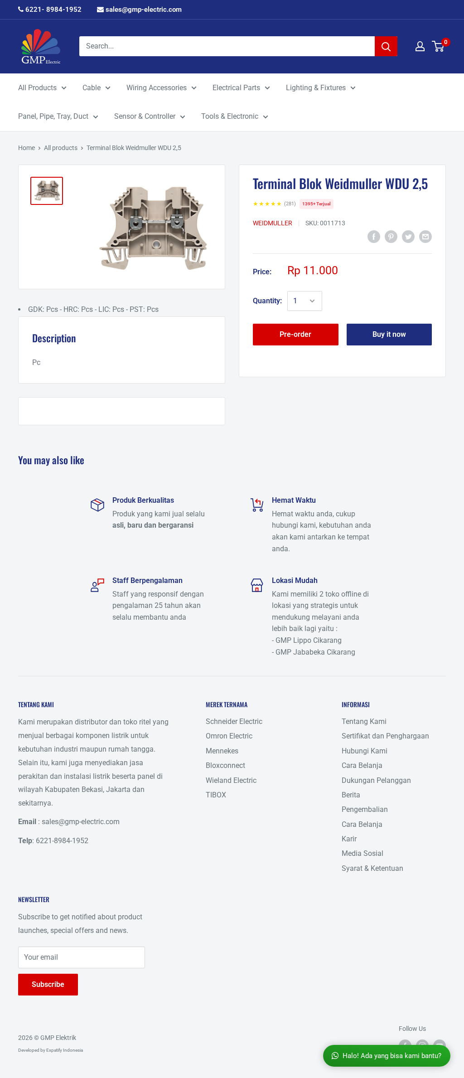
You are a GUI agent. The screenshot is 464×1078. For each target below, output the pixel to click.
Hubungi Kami (364, 751)
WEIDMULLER (272, 223)
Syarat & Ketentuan (372, 868)
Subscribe (48, 984)
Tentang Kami (364, 721)
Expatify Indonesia (64, 1050)
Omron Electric (229, 736)
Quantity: (267, 300)
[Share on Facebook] (373, 236)
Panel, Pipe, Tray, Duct (53, 116)
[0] (438, 46)
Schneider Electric (234, 721)
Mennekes (222, 751)
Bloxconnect (225, 765)
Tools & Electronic (229, 116)
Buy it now (389, 334)
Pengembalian (365, 809)
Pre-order (295, 334)
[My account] (420, 46)
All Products (37, 87)
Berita (351, 795)
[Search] (386, 46)
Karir (349, 839)
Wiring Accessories (156, 87)
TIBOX (216, 795)
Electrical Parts (236, 87)
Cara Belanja (362, 765)
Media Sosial (362, 853)
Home (26, 147)
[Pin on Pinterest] (391, 236)
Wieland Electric (231, 780)
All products (60, 147)
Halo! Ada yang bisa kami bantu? (392, 1056)
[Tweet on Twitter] (408, 236)
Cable (91, 87)
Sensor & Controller (144, 116)
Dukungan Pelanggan (376, 780)
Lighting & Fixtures (316, 87)
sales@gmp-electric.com (143, 9)
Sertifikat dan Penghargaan (385, 736)
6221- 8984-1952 (53, 9)
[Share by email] (425, 236)
